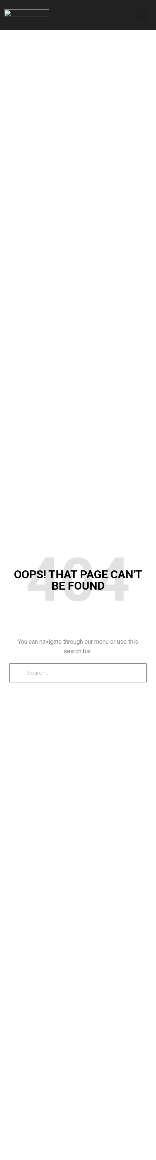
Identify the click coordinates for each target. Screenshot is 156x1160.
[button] (142, 15)
